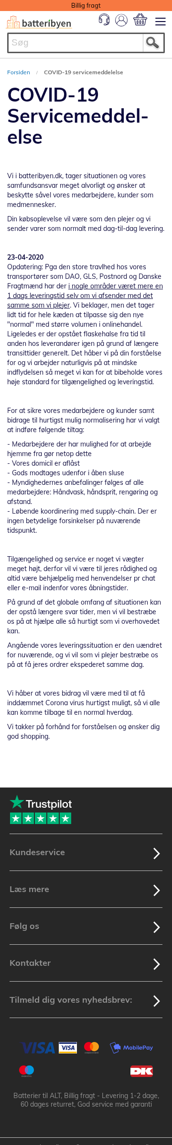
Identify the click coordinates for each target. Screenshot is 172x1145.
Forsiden (19, 72)
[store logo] (39, 22)
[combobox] (86, 43)
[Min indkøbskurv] (140, 19)
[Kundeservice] (104, 23)
